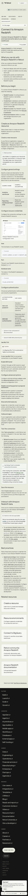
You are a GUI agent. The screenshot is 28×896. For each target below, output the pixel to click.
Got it (5, 889)
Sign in (6, 856)
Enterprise (6, 769)
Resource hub (7, 813)
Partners (5, 840)
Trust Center (5, 868)
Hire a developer (8, 823)
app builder (7, 529)
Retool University (8, 820)
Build (4, 695)
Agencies (5, 776)
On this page (6, 25)
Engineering (6, 755)
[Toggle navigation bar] (6, 3)
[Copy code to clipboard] (24, 255)
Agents (5, 718)
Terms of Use (5, 861)
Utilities (5, 796)
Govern (5, 705)
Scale (4, 702)
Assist (24, 178)
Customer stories (9, 806)
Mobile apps (7, 728)
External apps (7, 739)
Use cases (6, 785)
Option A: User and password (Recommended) (11, 331)
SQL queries (14, 539)
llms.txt (4, 874)
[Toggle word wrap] (22, 255)
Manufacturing (8, 765)
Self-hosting (7, 742)
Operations (6, 759)
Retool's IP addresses (10, 443)
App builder (6, 725)
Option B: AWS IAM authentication (13, 337)
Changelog (5, 870)
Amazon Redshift (6, 48)
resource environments (15, 586)
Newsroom (6, 843)
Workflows (6, 732)
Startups (5, 772)
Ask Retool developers (20, 683)
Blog (4, 799)
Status (4, 872)
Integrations (7, 789)
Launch (5, 698)
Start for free (9, 850)
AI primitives (7, 722)
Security (4, 866)
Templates (6, 792)
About (4, 833)
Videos (5, 809)
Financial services (9, 762)
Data (4, 752)
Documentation (8, 816)
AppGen (5, 715)
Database (6, 735)
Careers (5, 836)
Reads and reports (9, 802)
